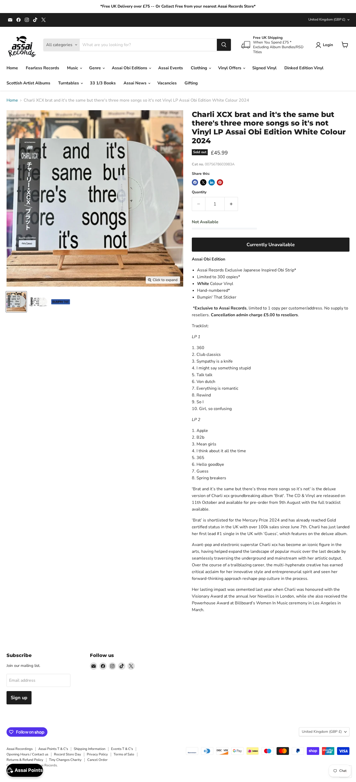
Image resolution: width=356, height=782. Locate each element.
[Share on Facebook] (195, 182)
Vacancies (167, 83)
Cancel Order (97, 760)
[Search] (224, 45)
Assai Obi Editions (130, 68)
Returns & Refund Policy (25, 760)
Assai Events (170, 68)
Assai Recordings (20, 749)
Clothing (199, 68)
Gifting (191, 83)
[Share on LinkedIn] (211, 182)
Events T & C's (122, 749)
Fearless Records (42, 68)
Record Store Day (67, 754)
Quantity (199, 192)
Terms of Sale (124, 754)
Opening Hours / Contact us (27, 754)
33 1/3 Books (103, 83)
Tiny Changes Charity (65, 760)
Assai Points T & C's (53, 749)
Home (12, 68)
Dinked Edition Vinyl (303, 68)
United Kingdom (326, 19)
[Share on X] (203, 182)
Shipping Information (89, 749)
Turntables (69, 83)
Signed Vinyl (264, 68)
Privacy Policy (97, 754)
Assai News (136, 83)
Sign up (19, 697)
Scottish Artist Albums (28, 83)
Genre (95, 68)
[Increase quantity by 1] (231, 204)
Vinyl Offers (230, 68)
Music (73, 68)
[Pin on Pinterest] (220, 182)
